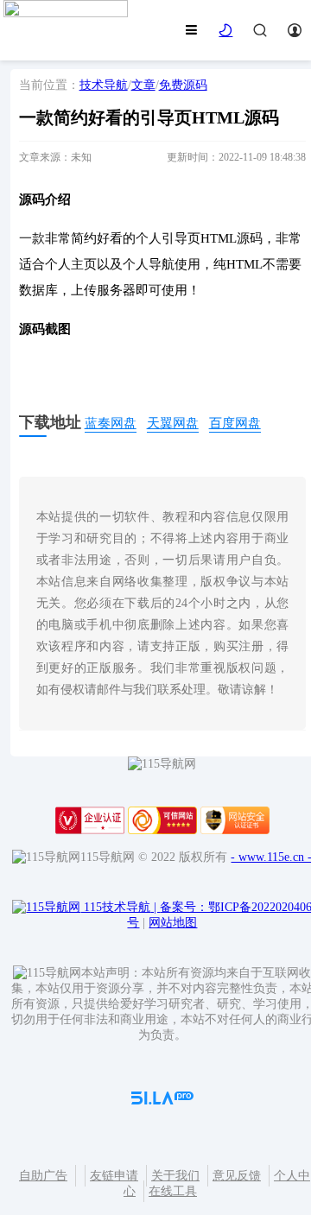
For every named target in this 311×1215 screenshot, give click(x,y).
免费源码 (183, 85)
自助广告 (43, 1175)
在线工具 (173, 1191)
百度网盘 (235, 423)
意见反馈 (237, 1175)
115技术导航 (120, 907)
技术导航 (103, 85)
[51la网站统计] (162, 1100)
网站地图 (173, 922)
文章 (143, 85)
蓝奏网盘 (110, 423)
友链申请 (114, 1175)
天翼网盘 (173, 423)
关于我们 (175, 1175)
